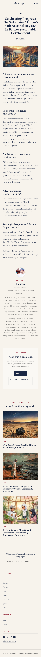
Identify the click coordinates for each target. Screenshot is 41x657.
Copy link (20, 373)
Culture (5, 583)
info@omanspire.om (9, 641)
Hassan (22, 39)
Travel (5, 591)
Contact (5, 625)
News (5, 579)
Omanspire (20, 3)
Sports (5, 604)
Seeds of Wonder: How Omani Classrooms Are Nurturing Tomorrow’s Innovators (17, 532)
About (5, 620)
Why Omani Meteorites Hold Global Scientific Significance (19, 446)
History (5, 587)
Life (20, 13)
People (5, 595)
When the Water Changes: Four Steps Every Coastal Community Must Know (18, 489)
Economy (6, 599)
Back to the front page (20, 380)
